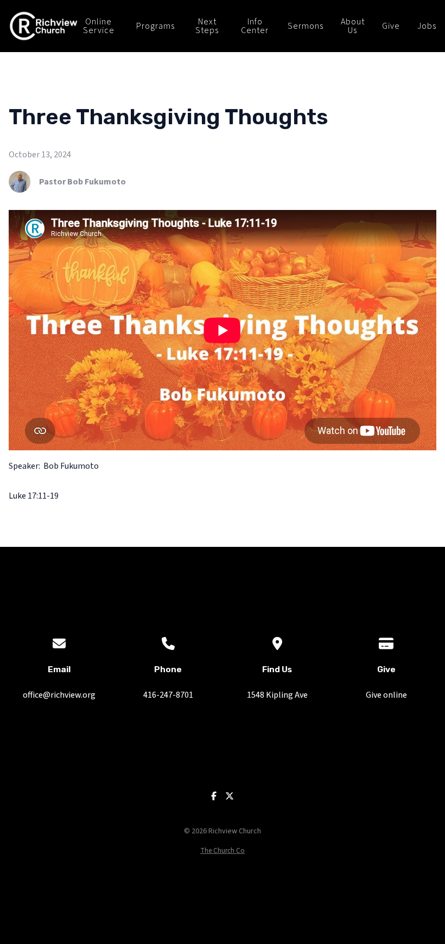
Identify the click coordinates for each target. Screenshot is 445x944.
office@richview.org (59, 695)
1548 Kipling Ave (277, 695)
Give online (386, 695)
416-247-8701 (168, 695)
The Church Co (222, 851)
